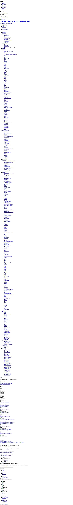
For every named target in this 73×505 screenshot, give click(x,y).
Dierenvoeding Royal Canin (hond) (8, 204)
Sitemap (3, 502)
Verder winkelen (2, 446)
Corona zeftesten (6, 137)
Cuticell (5, 66)
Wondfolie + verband (6, 126)
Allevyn (5, 57)
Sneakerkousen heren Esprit (7, 374)
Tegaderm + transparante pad (7, 122)
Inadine (5, 78)
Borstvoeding (5, 316)
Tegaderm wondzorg (7, 91)
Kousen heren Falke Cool (7, 367)
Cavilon (5, 64)
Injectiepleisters (6, 106)
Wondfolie (5, 125)
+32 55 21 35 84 (5, 460)
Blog (2, 5)
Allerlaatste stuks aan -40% (7, 262)
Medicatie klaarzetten (6, 143)
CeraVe (5, 267)
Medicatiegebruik (6, 180)
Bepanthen (5, 264)
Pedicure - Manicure (4, 159)
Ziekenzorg (5, 158)
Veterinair (5, 250)
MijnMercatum (4, 3)
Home (3, 26)
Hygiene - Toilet (4, 160)
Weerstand (5, 255)
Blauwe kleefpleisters (7, 93)
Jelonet (5, 79)
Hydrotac (5, 76)
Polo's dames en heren (7, 371)
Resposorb (5, 86)
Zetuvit (5, 129)
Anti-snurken (5, 192)
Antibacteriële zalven (6, 58)
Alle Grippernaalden (6, 46)
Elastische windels (6, 99)
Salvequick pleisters (6, 117)
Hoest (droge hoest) (6, 210)
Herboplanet (5, 213)
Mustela (5, 323)
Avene (4, 261)
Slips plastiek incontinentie (7, 168)
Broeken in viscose (6, 360)
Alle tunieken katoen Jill (7, 358)
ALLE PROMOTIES (7, 187)
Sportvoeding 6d (6, 243)
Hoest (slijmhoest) (6, 211)
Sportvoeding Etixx (6, 244)
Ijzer (4, 214)
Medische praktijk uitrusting (5, 130)
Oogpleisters (6, 114)
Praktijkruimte (6, 147)
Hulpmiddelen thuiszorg (7, 178)
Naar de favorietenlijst (3, 455)
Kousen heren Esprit (7, 364)
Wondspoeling (6, 42)
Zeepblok (2, 394)
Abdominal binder (6, 132)
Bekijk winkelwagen (7, 446)
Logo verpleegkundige (7, 141)
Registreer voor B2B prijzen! (8, 23)
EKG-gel (5, 138)
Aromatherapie (6, 194)
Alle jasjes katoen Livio (7, 351)
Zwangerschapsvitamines (7, 332)
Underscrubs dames (7, 375)
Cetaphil (5, 269)
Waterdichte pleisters (6, 127)
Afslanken (5, 189)
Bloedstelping (5, 134)
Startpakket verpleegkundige (7, 152)
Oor (4, 233)
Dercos (5, 274)
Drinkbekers (6, 176)
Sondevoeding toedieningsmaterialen (9, 148)
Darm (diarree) (6, 200)
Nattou (5, 324)
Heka (4, 105)
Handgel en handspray (7, 38)
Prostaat (5, 235)
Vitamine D (5, 252)
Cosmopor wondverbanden (7, 98)
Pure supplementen (6, 237)
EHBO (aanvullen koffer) (7, 336)
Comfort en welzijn (7, 175)
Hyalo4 (5, 73)
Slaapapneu (5, 240)
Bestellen (1, 378)
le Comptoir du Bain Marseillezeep (8, 289)
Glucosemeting (6, 140)
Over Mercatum (4, 4)
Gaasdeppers (6, 102)
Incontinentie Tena (6, 165)
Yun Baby (5, 329)
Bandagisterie (5, 198)
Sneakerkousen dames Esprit (7, 373)
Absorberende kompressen (7, 92)
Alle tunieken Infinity (6, 355)
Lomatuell (5, 81)
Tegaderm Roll (6, 120)
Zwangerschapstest (6, 330)
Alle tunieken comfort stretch (7, 357)
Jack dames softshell (7, 362)
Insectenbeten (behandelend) (7, 215)
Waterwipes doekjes (7, 327)
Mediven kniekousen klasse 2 (8, 182)
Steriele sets (3, 48)
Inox (4, 52)
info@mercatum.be (4, 25)
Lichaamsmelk (3, 391)
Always (5, 161)
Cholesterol (5, 199)
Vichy (5, 303)
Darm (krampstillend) (6, 202)
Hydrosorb (5, 74)
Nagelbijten (5, 230)
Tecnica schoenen (6, 343)
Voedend (2, 396)
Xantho (5, 307)
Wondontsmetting (7, 41)
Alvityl (5, 195)
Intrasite (5, 77)
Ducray (5, 272)
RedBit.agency (6, 504)
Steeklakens (5, 151)
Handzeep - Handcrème (7, 37)
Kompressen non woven (7, 110)
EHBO (3, 333)
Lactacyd (5, 285)
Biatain (5, 63)
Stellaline (5, 116)
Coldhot (5, 335)
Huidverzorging (5, 384)
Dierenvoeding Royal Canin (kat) (8, 205)
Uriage (5, 301)
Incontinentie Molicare (7, 164)
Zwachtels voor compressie (8, 128)
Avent (5, 312)
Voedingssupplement (6, 251)
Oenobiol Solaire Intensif (7, 293)
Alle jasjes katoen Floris (7, 350)
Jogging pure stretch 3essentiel (8, 363)
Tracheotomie (6, 184)
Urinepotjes (5, 155)
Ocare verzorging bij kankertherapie (8, 294)
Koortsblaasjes (6, 220)
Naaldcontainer (6, 346)
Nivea (4, 291)
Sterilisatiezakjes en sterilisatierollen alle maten (10, 54)
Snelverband (6, 115)
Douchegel (2, 390)
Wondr (5, 306)
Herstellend (2, 395)
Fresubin (5, 177)
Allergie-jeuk (5, 190)
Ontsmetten (5, 53)
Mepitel (5, 83)
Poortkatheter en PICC (7, 40)
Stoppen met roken (6, 242)
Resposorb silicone (6, 87)
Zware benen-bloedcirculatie (8, 256)
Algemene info (4, 496)
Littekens (5, 223)
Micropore (5, 113)
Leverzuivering (6, 225)
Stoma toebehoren (6, 149)
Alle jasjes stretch (6, 354)
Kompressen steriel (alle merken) (8, 107)
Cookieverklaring (4, 501)
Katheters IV (3, 49)
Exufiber (5, 70)
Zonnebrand (5, 257)
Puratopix (5, 296)
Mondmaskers (5, 145)
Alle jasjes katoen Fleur (7, 349)
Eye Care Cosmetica (6, 280)
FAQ (2, 473)
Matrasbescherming (7, 166)
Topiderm (5, 300)
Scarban (5, 88)
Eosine (5, 206)
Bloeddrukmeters (6, 135)
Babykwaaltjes (6, 314)
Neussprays (5, 229)
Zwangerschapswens (6, 331)
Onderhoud (5, 347)
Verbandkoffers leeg (6, 338)
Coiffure (5, 270)
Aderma (5, 259)
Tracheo (5, 154)
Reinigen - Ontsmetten (5, 34)
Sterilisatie (5, 153)
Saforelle (5, 299)
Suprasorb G (5, 90)
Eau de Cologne (6, 276)
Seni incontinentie (6, 169)
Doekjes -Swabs (6, 35)
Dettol (4, 36)
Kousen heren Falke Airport (7, 365)
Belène (5, 266)
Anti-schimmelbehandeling (7, 191)
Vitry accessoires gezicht (7, 249)
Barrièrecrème (5, 62)
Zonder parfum (3, 398)
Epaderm (5, 278)
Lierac (4, 286)
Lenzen (5, 222)
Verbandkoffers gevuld (7, 337)
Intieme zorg (5, 216)
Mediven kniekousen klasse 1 (8, 181)
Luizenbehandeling (6, 224)
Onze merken (4, 7)
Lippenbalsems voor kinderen (8, 290)
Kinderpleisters (6, 109)
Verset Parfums (6, 304)
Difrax (5, 318)
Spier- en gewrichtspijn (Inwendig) (8, 241)
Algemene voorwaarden (5, 497)
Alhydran (5, 60)
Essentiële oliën (6, 319)
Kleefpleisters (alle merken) (7, 108)
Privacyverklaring (4, 500)
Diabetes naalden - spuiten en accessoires (9, 47)
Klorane (5, 321)
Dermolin (5, 273)
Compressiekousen (6, 361)
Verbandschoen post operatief (8, 344)
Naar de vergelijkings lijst (8, 452)
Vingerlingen (6, 156)
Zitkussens (5, 186)
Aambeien (5, 188)
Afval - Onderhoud (4, 345)
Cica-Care (5, 65)
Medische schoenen (4, 340)
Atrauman (5, 59)
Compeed (5, 95)
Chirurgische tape (6, 97)
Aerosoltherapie (6, 173)
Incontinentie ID (6, 163)
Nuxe (4, 292)
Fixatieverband (6, 101)
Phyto (5, 295)
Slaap (4, 239)
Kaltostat (5, 80)
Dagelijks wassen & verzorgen (8, 162)
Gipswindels (5, 104)
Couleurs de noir (6, 268)
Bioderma (5, 317)
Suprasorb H (5, 89)
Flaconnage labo (6, 139)
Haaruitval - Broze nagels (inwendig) (9, 209)
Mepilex (5, 85)
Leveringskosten (4, 499)
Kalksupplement (6, 218)
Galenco (5, 281)
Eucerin (5, 279)
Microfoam (5, 112)
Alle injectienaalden (6, 45)
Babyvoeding (5, 315)
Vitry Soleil (5, 305)
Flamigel (5, 71)
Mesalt (4, 84)
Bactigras (5, 61)
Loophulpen (6, 179)
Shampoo (2, 393)
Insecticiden (5, 217)
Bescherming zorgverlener (7, 133)
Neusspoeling (5, 231)
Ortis (4, 234)
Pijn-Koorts (5, 236)
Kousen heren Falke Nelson (7, 368)
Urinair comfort (6, 246)
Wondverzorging (7, 254)
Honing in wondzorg (6, 75)
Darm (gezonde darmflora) (7, 201)
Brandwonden (6, 197)
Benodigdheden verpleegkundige (8, 136)
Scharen (5, 55)
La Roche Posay (6, 288)
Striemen (5, 326)
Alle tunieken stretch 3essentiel (8, 356)
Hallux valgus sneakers (7, 341)
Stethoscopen (5, 150)
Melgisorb (5, 82)
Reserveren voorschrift (5, 9)
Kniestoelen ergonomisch (7, 221)
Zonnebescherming (6, 309)
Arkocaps (5, 193)
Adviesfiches (3, 476)
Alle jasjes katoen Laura (7, 352)
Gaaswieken (5, 103)
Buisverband (5, 94)
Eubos (4, 277)
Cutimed (5, 67)
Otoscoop (5, 146)
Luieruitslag (5, 322)
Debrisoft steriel (6, 68)
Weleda (5, 328)
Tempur (5, 185)
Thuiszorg (3, 172)
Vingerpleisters (6, 123)
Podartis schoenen (6, 342)
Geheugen (5, 207)
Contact (3, 8)
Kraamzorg (5, 320)
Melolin (5, 111)
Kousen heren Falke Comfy (7, 366)
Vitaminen (5, 247)
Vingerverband (6, 124)
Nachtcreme (2, 392)
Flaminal (5, 72)
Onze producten (4, 6)
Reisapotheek (4, 33)
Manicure (5, 142)
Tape (4, 119)
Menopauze (5, 228)
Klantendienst (4, 498)
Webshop (1, 384)
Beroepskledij (4, 348)
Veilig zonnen (4, 32)
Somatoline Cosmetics (7, 298)
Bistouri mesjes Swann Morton (8, 51)
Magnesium (5, 226)
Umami (5, 302)
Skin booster (6, 238)
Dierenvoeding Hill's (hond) (7, 203)
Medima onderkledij (7, 370)
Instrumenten (3, 50)
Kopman (5, 283)
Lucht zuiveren (6, 39)
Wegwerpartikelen (7, 171)
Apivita (5, 260)
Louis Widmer (6, 287)
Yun (4, 308)
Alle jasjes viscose (6, 353)
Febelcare (5, 100)
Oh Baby (5, 325)
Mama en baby (4, 311)
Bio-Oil (5, 265)
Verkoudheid (5, 248)
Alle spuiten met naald (7, 44)
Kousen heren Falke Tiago (7, 369)
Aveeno (5, 263)
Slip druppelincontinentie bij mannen (9, 167)
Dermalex (5, 275)
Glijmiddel (5, 208)
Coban (4, 96)
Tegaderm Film (6, 121)
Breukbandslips (6, 174)
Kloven (5, 219)
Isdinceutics (5, 282)
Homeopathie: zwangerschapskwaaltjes (9, 212)
